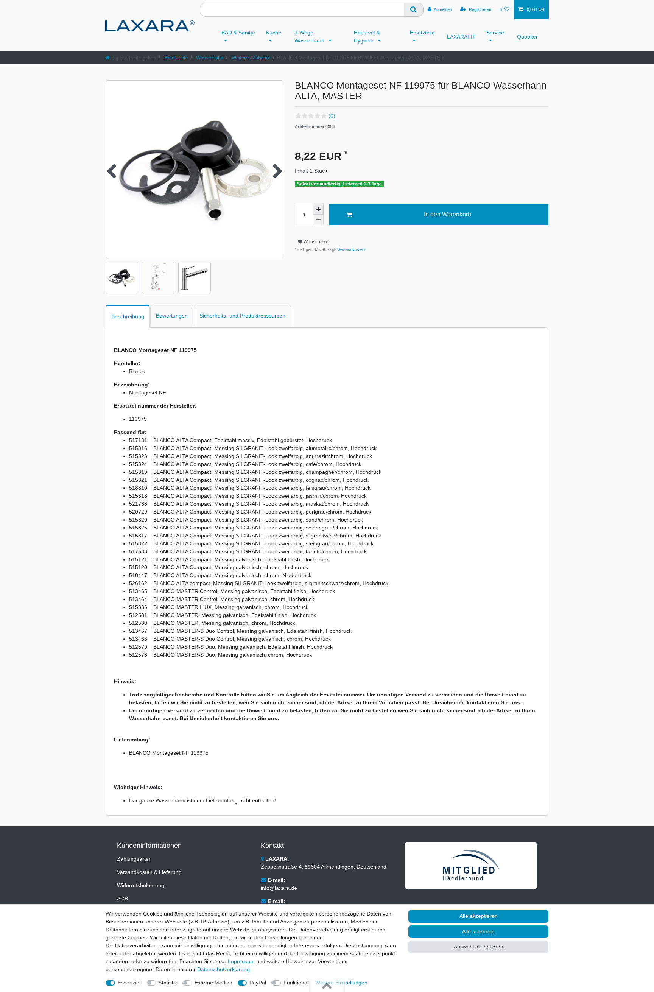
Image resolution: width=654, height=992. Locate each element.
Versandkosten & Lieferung (149, 872)
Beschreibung (127, 316)
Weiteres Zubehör (250, 58)
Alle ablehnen (478, 931)
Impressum (241, 961)
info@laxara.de (279, 888)
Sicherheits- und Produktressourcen (242, 316)
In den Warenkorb (447, 214)
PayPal (257, 983)
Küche (273, 33)
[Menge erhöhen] (318, 209)
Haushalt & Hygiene (367, 37)
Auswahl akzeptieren (478, 947)
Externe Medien (213, 983)
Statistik (168, 983)
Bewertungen (172, 316)
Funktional (295, 983)
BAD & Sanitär (238, 33)
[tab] (128, 316)
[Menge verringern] (318, 220)
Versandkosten (350, 249)
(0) (332, 116)
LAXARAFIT (461, 37)
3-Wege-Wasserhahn (310, 37)
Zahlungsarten (134, 859)
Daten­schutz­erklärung (223, 969)
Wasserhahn (209, 58)
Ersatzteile (422, 33)
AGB (122, 898)
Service (495, 33)
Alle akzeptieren (478, 916)
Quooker (527, 37)
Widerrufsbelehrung (140, 885)
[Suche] (414, 10)
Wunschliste (315, 241)
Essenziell (130, 983)
